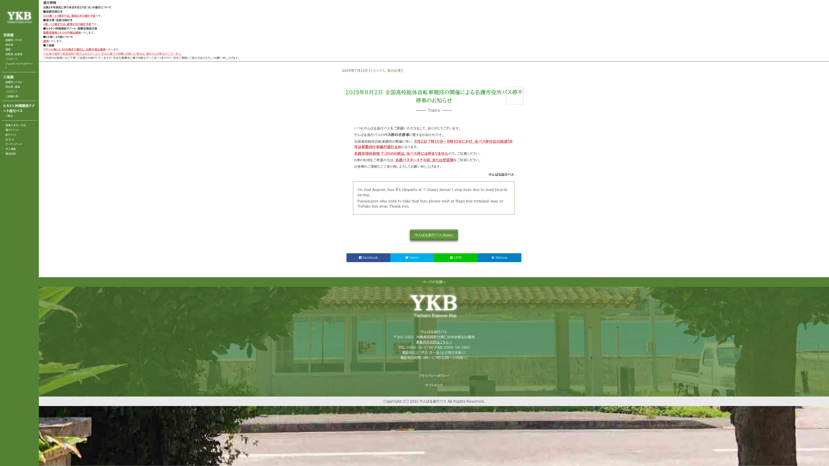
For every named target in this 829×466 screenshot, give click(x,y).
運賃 (8, 49)
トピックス (378, 70)
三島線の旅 (11, 96)
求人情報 (10, 149)
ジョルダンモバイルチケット (19, 65)
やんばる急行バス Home (434, 235)
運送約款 (10, 153)
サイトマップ (434, 385)
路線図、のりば (13, 40)
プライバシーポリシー (434, 376)
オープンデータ (13, 144)
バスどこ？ (11, 59)
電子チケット (12, 130)
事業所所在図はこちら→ (434, 342)
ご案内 (9, 116)
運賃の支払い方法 (15, 125)
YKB (19, 15)
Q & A (9, 139)
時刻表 (9, 44)
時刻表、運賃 (12, 86)
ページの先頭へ (434, 282)
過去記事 (394, 70)
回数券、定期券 (13, 54)
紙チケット (10, 134)
